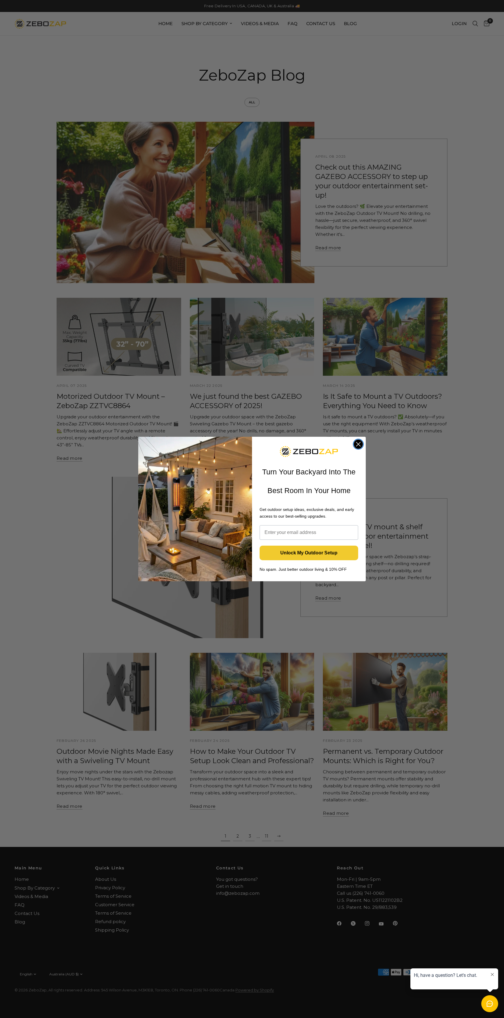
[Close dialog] (358, 444)
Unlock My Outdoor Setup (308, 552)
